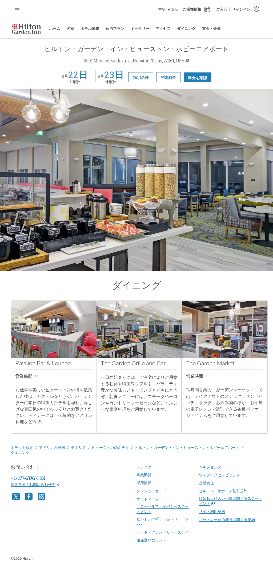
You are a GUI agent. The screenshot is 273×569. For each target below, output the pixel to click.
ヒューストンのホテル (110, 447)
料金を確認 (199, 77)
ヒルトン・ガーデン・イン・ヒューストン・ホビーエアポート (187, 447)
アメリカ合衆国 (52, 447)
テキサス (78, 447)
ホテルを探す (22, 447)
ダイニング (20, 452)
